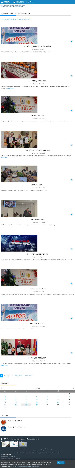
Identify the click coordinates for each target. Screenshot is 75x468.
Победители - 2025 (37, 115)
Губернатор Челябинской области (10, 458)
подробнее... (10, 88)
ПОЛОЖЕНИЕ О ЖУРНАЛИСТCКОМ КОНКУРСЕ (15, 19)
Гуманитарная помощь (15, 420)
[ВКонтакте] (71, 41)
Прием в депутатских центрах (16, 427)
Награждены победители (37, 358)
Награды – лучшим (37, 323)
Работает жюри (37, 185)
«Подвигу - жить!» (37, 219)
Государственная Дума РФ (8, 456)
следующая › (19, 376)
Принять (60, 463)
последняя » (29, 376)
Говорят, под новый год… (37, 81)
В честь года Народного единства (37, 46)
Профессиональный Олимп (37, 254)
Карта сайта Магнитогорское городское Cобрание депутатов (38, 449)
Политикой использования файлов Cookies (25, 466)
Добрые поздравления (37, 289)
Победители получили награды (37, 150)
